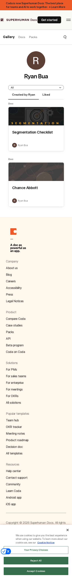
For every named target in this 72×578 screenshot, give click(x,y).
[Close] (68, 530)
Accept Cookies (36, 571)
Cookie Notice (45, 542)
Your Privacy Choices (36, 550)
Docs (21, 37)
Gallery (9, 37)
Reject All (35, 560)
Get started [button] (49, 20)
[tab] (23, 96)
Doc (10, 103)
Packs (33, 37)
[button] (52, 37)
